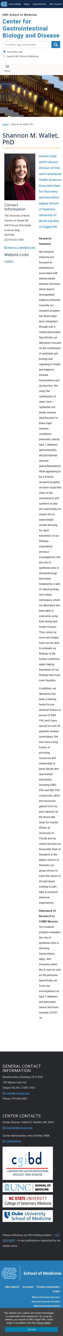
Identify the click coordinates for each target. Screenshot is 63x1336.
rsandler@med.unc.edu (19, 1127)
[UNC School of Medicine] (31, 1273)
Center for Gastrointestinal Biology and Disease (31, 28)
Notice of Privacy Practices (46, 1297)
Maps (27, 4)
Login (56, 1290)
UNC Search (55, 4)
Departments (39, 4)
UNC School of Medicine (20, 14)
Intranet (28, 1286)
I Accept (32, 1329)
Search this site (14, 51)
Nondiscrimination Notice (47, 1306)
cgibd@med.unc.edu (18, 1093)
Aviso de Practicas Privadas (46, 1301)
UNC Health (12, 1286)
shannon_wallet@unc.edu (21, 247)
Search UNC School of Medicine (22, 56)
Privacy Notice (44, 1323)
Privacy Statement (48, 1286)
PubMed (8, 261)
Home (5, 124)
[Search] (55, 44)
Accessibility (15, 4)
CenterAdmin (13, 1141)
